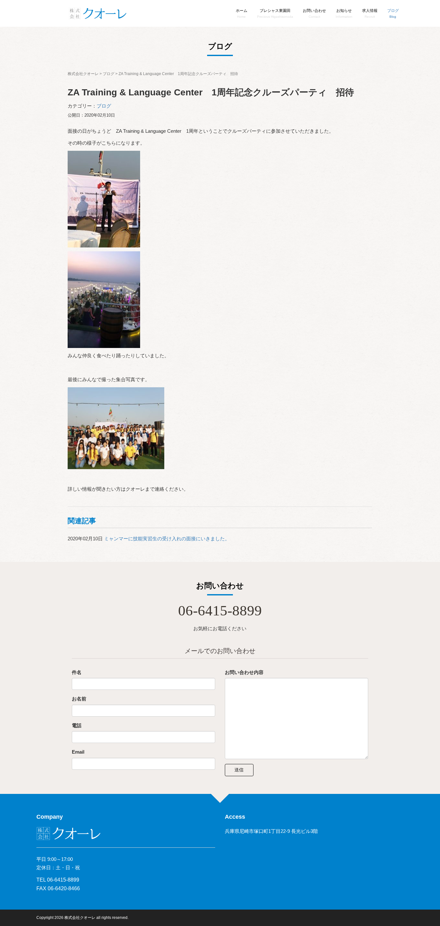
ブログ (104, 106)
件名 (76, 672)
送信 (239, 769)
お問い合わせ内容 (244, 672)
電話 (76, 725)
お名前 (79, 698)
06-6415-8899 (220, 611)
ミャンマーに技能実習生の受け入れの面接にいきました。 (167, 538)
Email (78, 752)
